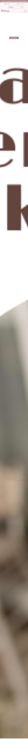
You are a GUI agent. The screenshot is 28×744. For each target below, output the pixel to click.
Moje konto (21, 4)
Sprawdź (13, 39)
